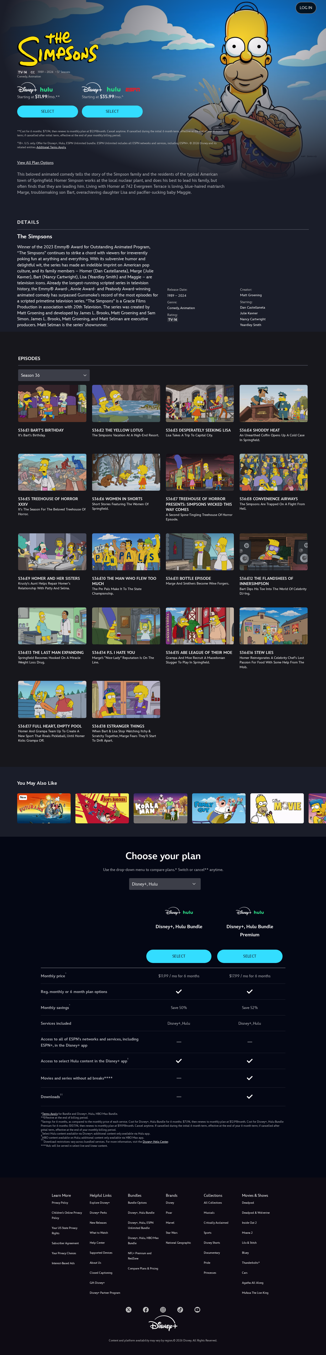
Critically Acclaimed (216, 1222)
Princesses (210, 1272)
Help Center (97, 1242)
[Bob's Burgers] (102, 808)
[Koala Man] (160, 808)
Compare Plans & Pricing (143, 1268)
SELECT (47, 111)
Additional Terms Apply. (51, 147)
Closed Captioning (101, 1272)
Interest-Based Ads (63, 1263)
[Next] (317, 807)
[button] (106, 1195)
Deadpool (248, 1202)
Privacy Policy (60, 1202)
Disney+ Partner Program (105, 1292)
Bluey (245, 1252)
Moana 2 (247, 1232)
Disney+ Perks (98, 1212)
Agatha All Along (252, 1282)
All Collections (213, 1202)
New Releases (98, 1222)
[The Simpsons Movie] (277, 808)
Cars (244, 1272)
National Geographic (178, 1242)
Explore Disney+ (100, 1202)
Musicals (209, 1212)
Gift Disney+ (97, 1282)
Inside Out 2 (249, 1222)
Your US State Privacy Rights (64, 1230)
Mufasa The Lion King (255, 1292)
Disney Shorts (212, 1242)
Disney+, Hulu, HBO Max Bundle (143, 1240)
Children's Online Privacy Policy (67, 1215)
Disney (170, 1202)
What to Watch (99, 1232)
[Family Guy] (219, 808)
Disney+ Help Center (155, 1141)
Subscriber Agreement (65, 1243)
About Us (95, 1262)
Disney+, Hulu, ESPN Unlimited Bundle (140, 1225)
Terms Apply (50, 1114)
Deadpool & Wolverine (256, 1212)
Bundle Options (137, 1202)
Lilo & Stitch (249, 1242)
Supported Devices (101, 1252)
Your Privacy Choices (64, 1253)
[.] (128, 1310)
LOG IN (306, 7)
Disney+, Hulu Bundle (141, 1212)
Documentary (212, 1252)
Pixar (169, 1212)
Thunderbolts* (251, 1262)
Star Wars (172, 1232)
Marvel (170, 1222)
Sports (207, 1232)
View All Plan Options (35, 162)
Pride (207, 1262)
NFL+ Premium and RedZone (140, 1256)
